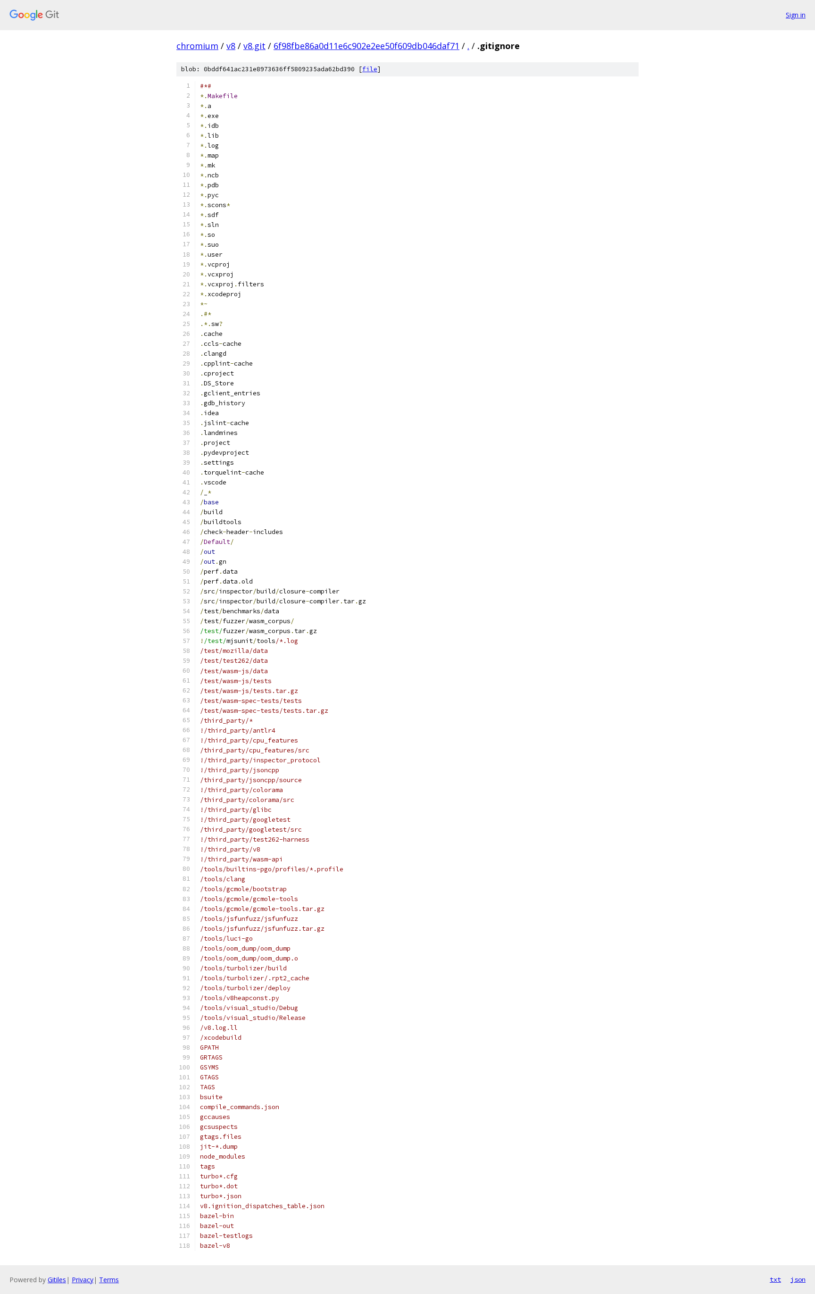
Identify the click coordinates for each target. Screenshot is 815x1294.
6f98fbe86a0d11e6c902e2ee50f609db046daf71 (366, 45)
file (369, 69)
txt (775, 1279)
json (798, 1279)
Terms (109, 1279)
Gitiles (57, 1279)
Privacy (82, 1279)
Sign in (796, 14)
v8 (230, 45)
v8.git (254, 45)
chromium (197, 45)
